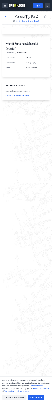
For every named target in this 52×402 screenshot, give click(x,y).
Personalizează (36, 386)
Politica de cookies (41, 388)
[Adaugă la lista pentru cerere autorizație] (45, 16)
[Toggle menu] (5, 5)
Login (37, 5)
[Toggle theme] (47, 5)
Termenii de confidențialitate (16, 391)
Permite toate (36, 397)
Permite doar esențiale (14, 397)
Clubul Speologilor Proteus (17, 95)
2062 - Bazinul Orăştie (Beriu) (28, 21)
